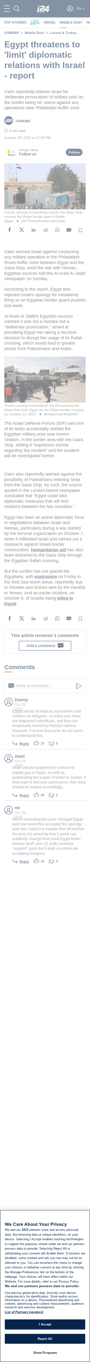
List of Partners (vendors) (24, 1312)
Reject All (45, 1339)
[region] (45, 1286)
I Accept (45, 1324)
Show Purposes (45, 1353)
